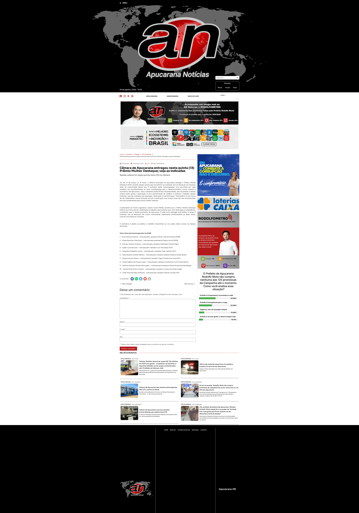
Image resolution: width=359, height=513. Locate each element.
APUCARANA (146, 154)
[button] (132, 278)
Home (122, 154)
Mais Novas (188, 284)
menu (125, 3)
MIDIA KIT (173, 430)
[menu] (120, 3)
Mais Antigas (127, 284)
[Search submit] (237, 78)
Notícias (129, 154)
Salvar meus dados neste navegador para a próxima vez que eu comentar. (147, 344)
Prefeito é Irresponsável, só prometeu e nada (216, 295)
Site (121, 337)
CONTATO (203, 430)
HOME (166, 430)
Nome (122, 322)
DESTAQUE (195, 430)
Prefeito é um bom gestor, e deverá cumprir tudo (218, 317)
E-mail (122, 329)
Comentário (124, 298)
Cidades (137, 154)
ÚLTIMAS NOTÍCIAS (184, 430)
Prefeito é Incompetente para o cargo (213, 302)
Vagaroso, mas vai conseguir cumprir (213, 309)
